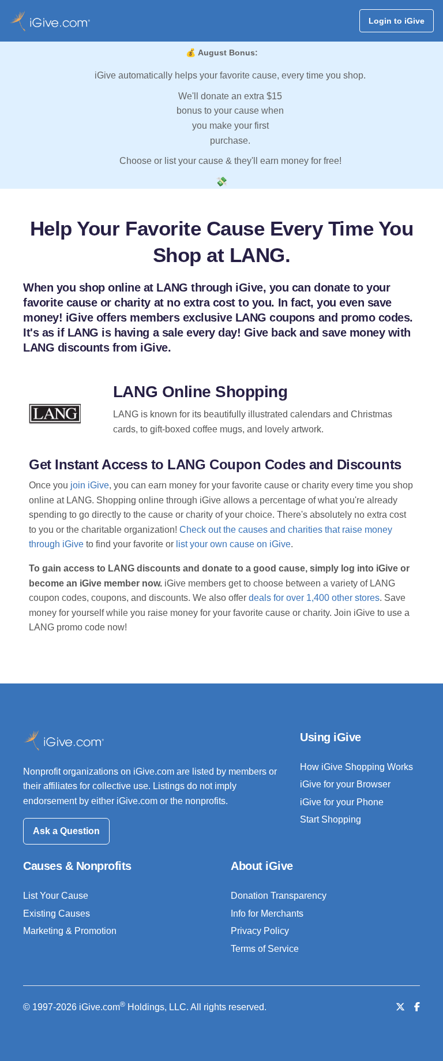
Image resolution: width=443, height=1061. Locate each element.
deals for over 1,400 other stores (314, 598)
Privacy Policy (260, 931)
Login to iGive (397, 20)
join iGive (89, 485)
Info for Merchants (267, 913)
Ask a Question (66, 831)
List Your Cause (55, 896)
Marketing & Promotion (70, 931)
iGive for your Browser (345, 784)
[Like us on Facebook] (417, 1007)
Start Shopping (330, 819)
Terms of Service (265, 949)
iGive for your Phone (342, 802)
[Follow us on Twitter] (400, 1007)
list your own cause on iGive (233, 544)
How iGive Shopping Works (356, 767)
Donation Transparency (278, 896)
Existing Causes (56, 913)
